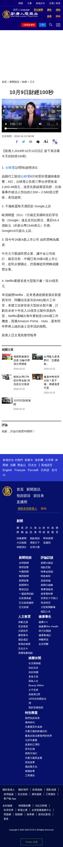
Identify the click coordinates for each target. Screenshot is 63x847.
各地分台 (40, 3)
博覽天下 (35, 542)
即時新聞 (48, 538)
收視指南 (37, 789)
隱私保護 (51, 789)
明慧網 (7, 814)
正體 (51, 3)
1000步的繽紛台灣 (37, 700)
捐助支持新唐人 (27, 508)
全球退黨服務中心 (41, 810)
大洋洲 (49, 459)
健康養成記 (45, 635)
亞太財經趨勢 (26, 602)
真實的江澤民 (32, 744)
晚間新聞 (24, 576)
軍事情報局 (47, 589)
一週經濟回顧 (26, 593)
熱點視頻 (35, 538)
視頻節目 (24, 496)
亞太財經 (24, 607)
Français (20, 470)
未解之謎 (23, 622)
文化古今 (23, 648)
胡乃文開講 (45, 630)
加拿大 (29, 459)
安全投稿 (22, 794)
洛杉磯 (39, 459)
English (7, 470)
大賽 (29, 3)
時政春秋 (46, 576)
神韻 (20, 3)
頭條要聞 (21, 538)
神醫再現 (43, 639)
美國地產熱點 (25, 652)
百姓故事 (30, 762)
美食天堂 (33, 676)
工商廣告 (30, 775)
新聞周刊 (24, 585)
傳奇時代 (30, 722)
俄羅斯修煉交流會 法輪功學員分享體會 (21, 360)
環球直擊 (24, 567)
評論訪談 (47, 557)
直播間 (22, 502)
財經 (24, 81)
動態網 (19, 814)
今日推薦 (21, 542)
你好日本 (33, 667)
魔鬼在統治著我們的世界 (38, 735)
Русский (33, 470)
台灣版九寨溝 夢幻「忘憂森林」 (51, 360)
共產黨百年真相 (33, 726)
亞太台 (32, 465)
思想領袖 (46, 580)
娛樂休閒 (35, 658)
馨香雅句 (23, 635)
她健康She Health (48, 626)
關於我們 (23, 789)
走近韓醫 (43, 644)
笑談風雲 (23, 626)
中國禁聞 (24, 571)
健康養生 (45, 616)
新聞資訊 (14, 81)
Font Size (45, 141)
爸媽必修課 (24, 644)
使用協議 (8, 794)
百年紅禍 (30, 748)
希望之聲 (22, 810)
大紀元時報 (41, 805)
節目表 (38, 496)
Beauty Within (36, 685)
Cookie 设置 (31, 842)
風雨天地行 (31, 753)
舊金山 (21, 465)
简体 (58, 3)
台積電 (10, 167)
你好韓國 (33, 672)
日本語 (45, 470)
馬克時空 (46, 602)
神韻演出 (21, 547)
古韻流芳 (23, 630)
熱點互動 (46, 567)
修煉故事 (30, 771)
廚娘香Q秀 (34, 694)
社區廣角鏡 (25, 598)
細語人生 (46, 611)
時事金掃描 (47, 571)
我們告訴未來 (32, 718)
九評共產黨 (31, 740)
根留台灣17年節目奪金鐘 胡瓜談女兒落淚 (21, 380)
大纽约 (19, 459)
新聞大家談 (47, 562)
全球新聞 (24, 562)
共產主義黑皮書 (33, 757)
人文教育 (24, 616)
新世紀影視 (44, 814)
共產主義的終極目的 (36, 731)
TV (43, 25)
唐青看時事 (47, 593)
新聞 (20, 521)
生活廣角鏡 (35, 663)
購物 (43, 508)
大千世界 (33, 690)
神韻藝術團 (24, 805)
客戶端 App (10, 798)
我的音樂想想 (36, 707)
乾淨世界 (8, 810)
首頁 (4, 81)
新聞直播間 (29, 25)
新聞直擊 (24, 580)
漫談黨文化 (31, 766)
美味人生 (33, 681)
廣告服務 (36, 794)
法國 (13, 465)
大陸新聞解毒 (48, 607)
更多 (6, 818)
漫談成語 (23, 639)
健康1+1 (43, 622)
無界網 (30, 814)
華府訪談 (24, 589)
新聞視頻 (25, 557)
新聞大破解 (47, 585)
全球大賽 (35, 547)
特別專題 (31, 712)
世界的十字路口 (49, 598)
